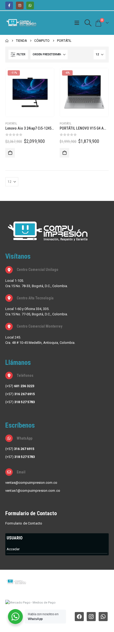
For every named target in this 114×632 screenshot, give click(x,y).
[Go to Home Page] (6, 40)
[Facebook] (9, 5)
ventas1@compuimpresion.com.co (32, 491)
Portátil (11, 123)
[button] (78, 22)
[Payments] (30, 602)
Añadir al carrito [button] (10, 153)
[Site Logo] (21, 23)
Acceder (13, 549)
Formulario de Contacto (23, 523)
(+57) (19, 386)
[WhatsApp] (30, 5)
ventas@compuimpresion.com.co (31, 483)
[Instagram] (20, 5)
